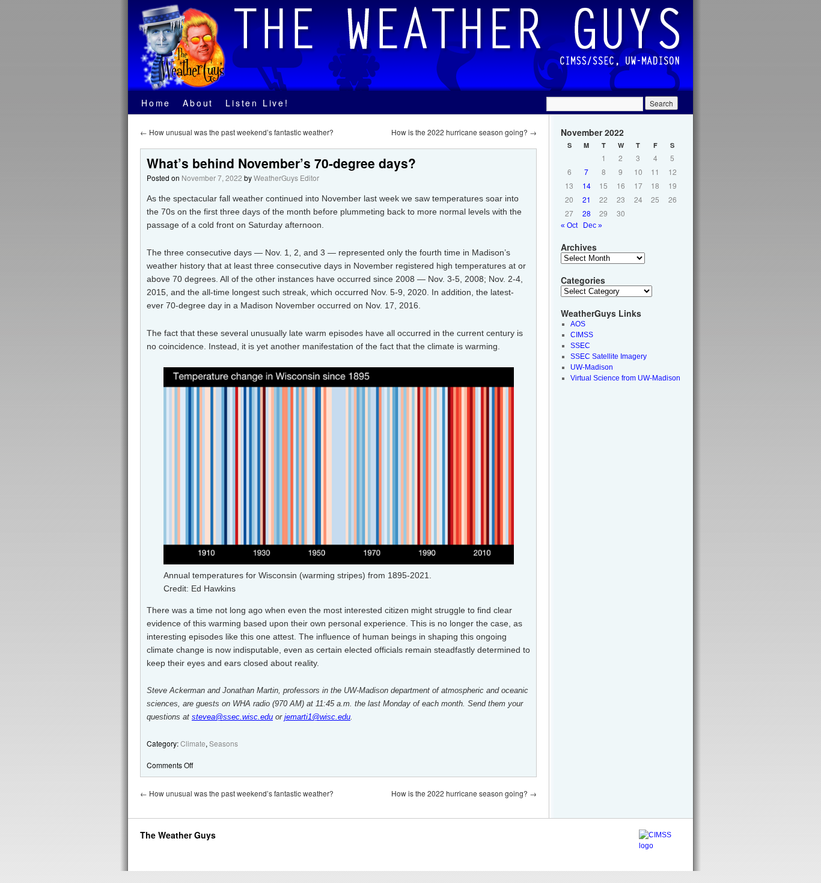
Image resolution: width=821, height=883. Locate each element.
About (198, 103)
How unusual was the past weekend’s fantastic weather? (237, 132)
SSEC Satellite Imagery (608, 356)
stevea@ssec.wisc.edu (232, 716)
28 (586, 213)
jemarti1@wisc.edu (317, 716)
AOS (577, 324)
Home (156, 103)
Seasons (223, 743)
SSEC (580, 345)
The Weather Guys (178, 835)
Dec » (592, 225)
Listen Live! (257, 103)
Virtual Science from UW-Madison (625, 378)
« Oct (569, 225)
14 (586, 185)
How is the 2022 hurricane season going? (464, 132)
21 (586, 199)
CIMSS (581, 335)
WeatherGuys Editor (286, 178)
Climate (193, 743)
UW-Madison (591, 367)
